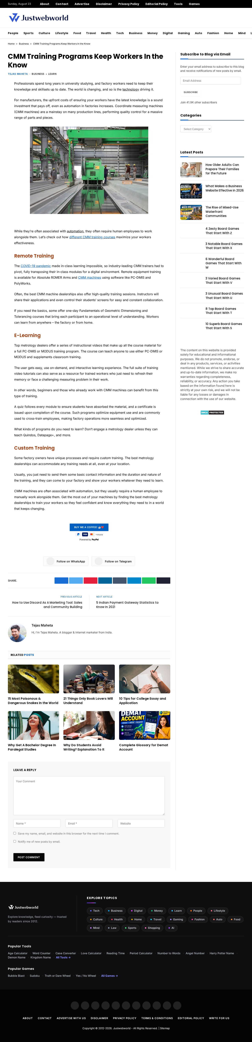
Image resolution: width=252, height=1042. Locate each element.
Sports (28, 33)
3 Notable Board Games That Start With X (224, 246)
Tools (178, 4)
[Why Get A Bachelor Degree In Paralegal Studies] (33, 725)
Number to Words (169, 953)
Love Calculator (91, 953)
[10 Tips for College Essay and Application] (144, 679)
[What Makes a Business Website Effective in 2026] (191, 191)
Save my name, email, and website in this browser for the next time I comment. (68, 833)
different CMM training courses (92, 237)
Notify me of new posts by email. (39, 841)
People (13, 33)
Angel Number (195, 953)
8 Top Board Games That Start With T (221, 311)
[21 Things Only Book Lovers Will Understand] (89, 679)
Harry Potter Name (222, 953)
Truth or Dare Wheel (58, 975)
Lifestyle (61, 33)
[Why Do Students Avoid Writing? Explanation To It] (89, 725)
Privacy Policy (128, 4)
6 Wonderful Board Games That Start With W (224, 263)
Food (77, 33)
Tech (120, 33)
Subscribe (191, 92)
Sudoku (35, 975)
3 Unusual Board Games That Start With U (224, 295)
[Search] (242, 4)
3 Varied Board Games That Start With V (223, 280)
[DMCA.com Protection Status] (212, 414)
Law (113, 927)
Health (106, 33)
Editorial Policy (156, 4)
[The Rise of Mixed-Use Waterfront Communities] (191, 212)
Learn (52, 73)
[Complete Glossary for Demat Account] (144, 725)
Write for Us (219, 1018)
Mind (242, 33)
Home (228, 33)
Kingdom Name (41, 957)
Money (152, 33)
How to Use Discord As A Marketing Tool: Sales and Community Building (47, 604)
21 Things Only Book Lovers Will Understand (88, 701)
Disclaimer (104, 4)
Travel (91, 33)
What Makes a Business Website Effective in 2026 (225, 188)
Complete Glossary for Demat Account (143, 747)
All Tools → (63, 957)
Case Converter (66, 953)
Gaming (184, 33)
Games (194, 4)
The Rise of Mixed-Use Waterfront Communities (222, 211)
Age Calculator (17, 953)
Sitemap (165, 1028)
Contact (62, 4)
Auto (198, 33)
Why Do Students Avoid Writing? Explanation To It (83, 747)
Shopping (154, 927)
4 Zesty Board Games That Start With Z (222, 231)
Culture (44, 33)
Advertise (82, 4)
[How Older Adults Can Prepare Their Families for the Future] (191, 169)
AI (172, 927)
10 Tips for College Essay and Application (142, 701)
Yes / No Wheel (86, 975)
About (44, 4)
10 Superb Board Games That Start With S (224, 326)
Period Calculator (141, 953)
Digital (168, 33)
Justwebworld (122, 1028)
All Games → (109, 975)
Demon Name (16, 957)
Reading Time (116, 953)
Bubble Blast (16, 975)
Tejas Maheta (18, 73)
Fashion (213, 33)
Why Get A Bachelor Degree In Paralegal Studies (32, 747)
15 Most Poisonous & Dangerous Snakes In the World (33, 701)
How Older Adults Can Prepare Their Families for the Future (222, 169)
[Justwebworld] (38, 18)
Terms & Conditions (157, 1018)
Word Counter (41, 953)
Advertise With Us (71, 1018)
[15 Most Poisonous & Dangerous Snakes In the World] (33, 679)
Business (135, 33)
